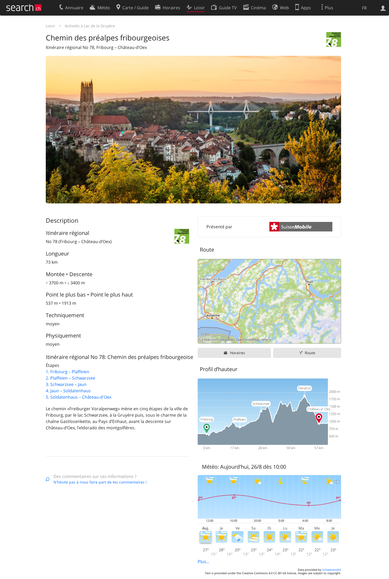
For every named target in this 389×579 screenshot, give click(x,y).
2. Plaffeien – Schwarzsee (70, 378)
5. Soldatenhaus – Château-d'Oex (78, 397)
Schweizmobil (331, 570)
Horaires (237, 352)
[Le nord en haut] (335, 337)
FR (364, 8)
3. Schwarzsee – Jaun (66, 384)
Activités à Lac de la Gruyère (90, 25)
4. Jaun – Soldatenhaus (68, 391)
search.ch (211, 339)
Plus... (203, 561)
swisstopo (227, 339)
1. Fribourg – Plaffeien (67, 372)
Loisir (50, 25)
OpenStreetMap (248, 339)
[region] (269, 301)
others (266, 339)
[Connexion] (383, 7)
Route (310, 352)
